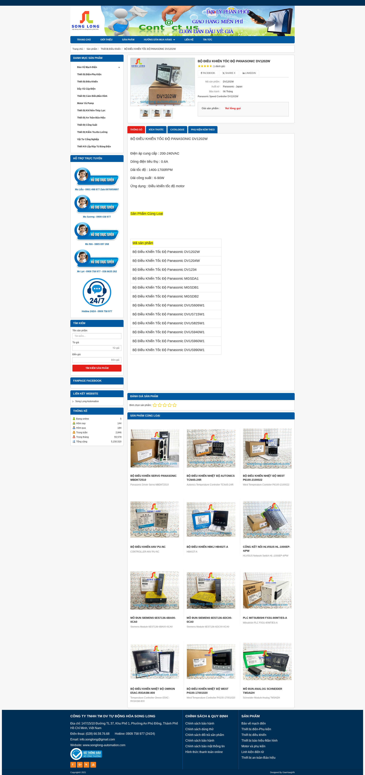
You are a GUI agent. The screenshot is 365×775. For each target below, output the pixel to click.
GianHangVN (288, 772)
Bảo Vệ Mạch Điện (87, 67)
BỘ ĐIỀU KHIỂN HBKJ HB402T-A (207, 546)
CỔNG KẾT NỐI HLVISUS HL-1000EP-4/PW (266, 548)
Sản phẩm (128, 39)
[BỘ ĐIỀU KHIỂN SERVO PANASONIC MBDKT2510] (154, 448)
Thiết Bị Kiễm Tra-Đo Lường (92, 132)
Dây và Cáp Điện (86, 89)
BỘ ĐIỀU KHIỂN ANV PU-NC (148, 546)
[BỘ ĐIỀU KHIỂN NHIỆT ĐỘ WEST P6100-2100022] (267, 448)
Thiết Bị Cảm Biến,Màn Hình (92, 96)
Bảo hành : (215, 91)
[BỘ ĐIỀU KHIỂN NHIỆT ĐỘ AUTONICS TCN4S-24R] (211, 448)
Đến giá (76, 354)
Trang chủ (84, 39)
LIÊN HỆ (189, 39)
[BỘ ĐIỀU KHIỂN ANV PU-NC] (154, 519)
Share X (230, 73)
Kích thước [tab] (156, 129)
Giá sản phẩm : (211, 108)
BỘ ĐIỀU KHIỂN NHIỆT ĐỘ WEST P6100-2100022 (264, 477)
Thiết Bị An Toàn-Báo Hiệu (91, 117)
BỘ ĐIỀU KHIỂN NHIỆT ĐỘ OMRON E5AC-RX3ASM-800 (152, 690)
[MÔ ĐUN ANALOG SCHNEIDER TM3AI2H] (267, 661)
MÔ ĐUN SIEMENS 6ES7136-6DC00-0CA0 (209, 619)
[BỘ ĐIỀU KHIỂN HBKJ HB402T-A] (211, 519)
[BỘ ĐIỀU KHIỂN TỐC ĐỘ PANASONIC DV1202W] (163, 82)
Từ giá (75, 342)
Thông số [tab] (136, 129)
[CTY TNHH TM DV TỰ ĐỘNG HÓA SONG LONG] (182, 35)
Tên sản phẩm (79, 330)
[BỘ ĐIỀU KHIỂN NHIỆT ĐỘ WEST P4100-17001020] (211, 661)
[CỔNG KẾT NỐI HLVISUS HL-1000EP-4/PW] (267, 519)
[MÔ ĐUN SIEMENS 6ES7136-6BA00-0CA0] (154, 590)
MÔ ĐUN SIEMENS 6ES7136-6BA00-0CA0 (153, 619)
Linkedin (250, 73)
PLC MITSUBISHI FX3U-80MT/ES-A (265, 617)
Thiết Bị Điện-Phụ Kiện (89, 74)
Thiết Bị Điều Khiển (87, 81)
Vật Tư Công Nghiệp (88, 139)
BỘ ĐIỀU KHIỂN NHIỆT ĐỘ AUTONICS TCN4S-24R (211, 477)
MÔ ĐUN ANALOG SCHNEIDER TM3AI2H (262, 690)
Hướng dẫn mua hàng (158, 39)
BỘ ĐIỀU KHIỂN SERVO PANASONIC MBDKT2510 (153, 477)
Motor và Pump (85, 103)
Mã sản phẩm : (213, 81)
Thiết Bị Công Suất (87, 125)
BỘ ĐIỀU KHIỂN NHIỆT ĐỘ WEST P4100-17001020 (208, 690)
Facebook (208, 73)
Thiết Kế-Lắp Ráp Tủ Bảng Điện (94, 146)
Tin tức (207, 39)
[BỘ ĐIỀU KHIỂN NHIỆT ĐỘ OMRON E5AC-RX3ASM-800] (154, 661)
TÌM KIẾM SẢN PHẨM (97, 368)
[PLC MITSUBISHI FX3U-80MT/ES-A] (267, 590)
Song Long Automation (87, 401)
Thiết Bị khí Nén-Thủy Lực (91, 110)
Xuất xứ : (216, 86)
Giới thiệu (106, 39)
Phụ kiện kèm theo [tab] (203, 129)
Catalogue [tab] (177, 129)
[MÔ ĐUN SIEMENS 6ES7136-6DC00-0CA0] (211, 590)
